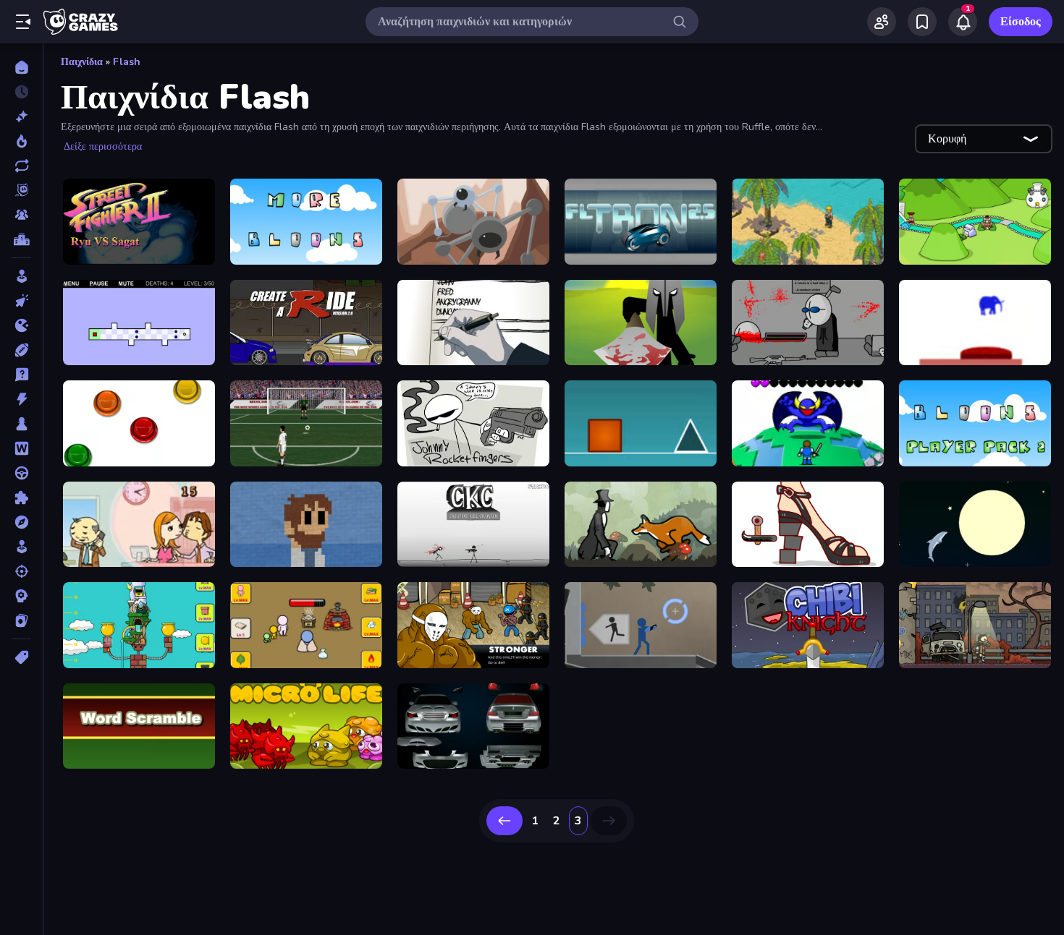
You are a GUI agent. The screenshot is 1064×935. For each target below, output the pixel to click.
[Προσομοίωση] (21, 546)
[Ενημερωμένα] (21, 165)
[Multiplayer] (21, 214)
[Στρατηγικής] (21, 596)
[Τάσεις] (21, 141)
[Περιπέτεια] (21, 522)
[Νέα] (21, 116)
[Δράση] (21, 399)
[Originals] (21, 190)
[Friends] (881, 21)
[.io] (21, 325)
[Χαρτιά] (21, 620)
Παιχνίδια (82, 62)
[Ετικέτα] (21, 657)
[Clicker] (21, 301)
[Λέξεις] (21, 448)
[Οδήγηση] (21, 473)
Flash (126, 62)
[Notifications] (962, 21)
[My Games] (922, 21)
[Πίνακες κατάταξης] (21, 239)
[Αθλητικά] (21, 350)
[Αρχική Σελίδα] (21, 67)
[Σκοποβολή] (21, 571)
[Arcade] (21, 276)
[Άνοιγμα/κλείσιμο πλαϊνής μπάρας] (23, 21)
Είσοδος (1020, 22)
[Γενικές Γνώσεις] (21, 374)
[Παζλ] (21, 497)
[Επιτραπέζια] (21, 423)
